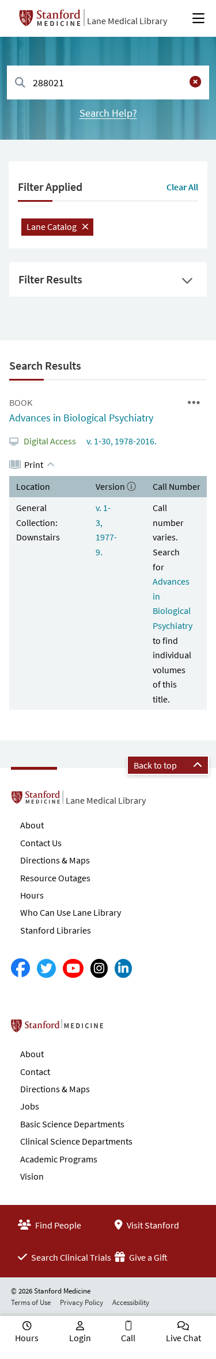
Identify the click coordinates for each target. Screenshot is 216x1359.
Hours (32, 895)
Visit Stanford (152, 1225)
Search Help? (108, 113)
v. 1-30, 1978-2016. (121, 441)
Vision (32, 1176)
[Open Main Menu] (198, 18)
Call (128, 1337)
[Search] (20, 83)
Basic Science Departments (72, 1124)
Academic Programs (58, 1159)
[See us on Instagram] (99, 968)
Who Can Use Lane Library (70, 912)
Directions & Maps (55, 860)
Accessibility (130, 1302)
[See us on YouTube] (73, 968)
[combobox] (108, 82)
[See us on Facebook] (20, 968)
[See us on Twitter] (46, 968)
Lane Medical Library (127, 20)
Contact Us (41, 843)
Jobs (29, 1106)
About (32, 825)
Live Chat (183, 1337)
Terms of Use (31, 1302)
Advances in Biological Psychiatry (81, 417)
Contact (35, 1071)
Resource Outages (55, 878)
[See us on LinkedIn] (123, 968)
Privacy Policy (81, 1302)
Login (80, 1337)
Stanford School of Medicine (124, 1029)
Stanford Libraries (55, 930)
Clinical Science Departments (76, 1141)
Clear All (182, 187)
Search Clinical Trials (70, 1257)
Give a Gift (147, 1257)
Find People (57, 1225)
